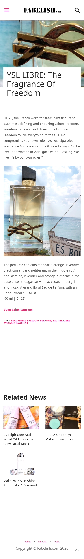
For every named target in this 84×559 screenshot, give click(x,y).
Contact (42, 541)
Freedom (33, 320)
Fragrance (18, 320)
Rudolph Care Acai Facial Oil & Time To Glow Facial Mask (18, 439)
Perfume (45, 320)
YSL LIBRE (64, 320)
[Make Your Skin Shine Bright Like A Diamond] (21, 464)
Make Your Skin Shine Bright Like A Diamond (20, 483)
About (27, 541)
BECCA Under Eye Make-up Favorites (59, 437)
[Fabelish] (42, 10)
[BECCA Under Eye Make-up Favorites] (63, 417)
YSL (55, 320)
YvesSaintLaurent (16, 323)
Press (57, 541)
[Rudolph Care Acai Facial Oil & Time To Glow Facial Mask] (21, 417)
